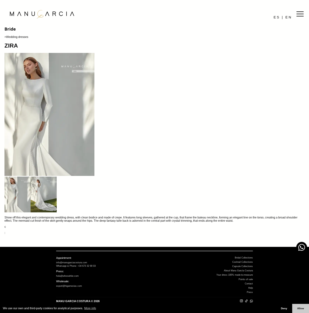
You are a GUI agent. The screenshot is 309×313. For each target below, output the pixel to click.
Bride (10, 29)
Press (250, 292)
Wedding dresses (17, 36)
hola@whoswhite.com (67, 276)
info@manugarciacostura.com (71, 262)
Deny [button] (284, 308)
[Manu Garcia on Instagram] (241, 301)
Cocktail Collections (242, 262)
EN (288, 17)
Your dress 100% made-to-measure (234, 274)
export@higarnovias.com (69, 286)
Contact (249, 283)
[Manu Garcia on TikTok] (246, 301)
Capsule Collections (242, 266)
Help (250, 288)
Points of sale (246, 279)
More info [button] (90, 308)
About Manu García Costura (238, 270)
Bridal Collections (244, 257)
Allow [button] (300, 308)
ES (277, 17)
